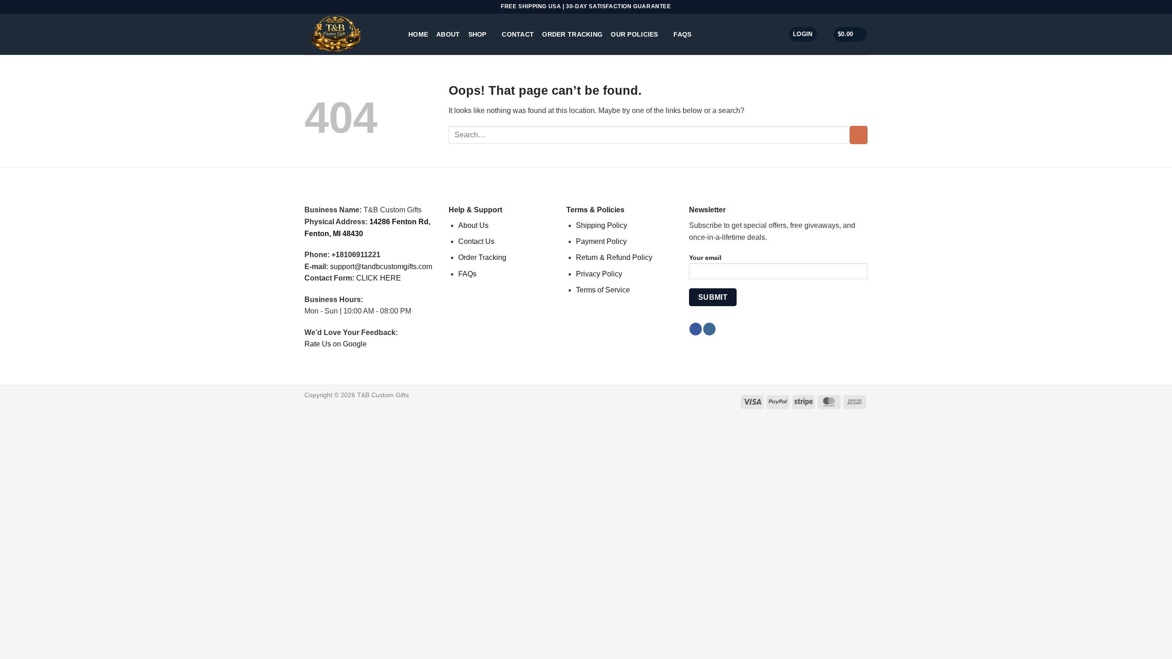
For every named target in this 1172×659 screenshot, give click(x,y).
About (448, 34)
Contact (518, 34)
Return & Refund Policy (614, 257)
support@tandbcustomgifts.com (381, 266)
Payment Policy (601, 241)
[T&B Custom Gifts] (349, 34)
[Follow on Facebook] (695, 329)
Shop (477, 34)
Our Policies (634, 34)
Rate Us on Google (335, 344)
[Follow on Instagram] (709, 329)
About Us (473, 225)
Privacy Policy (599, 274)
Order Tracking (572, 34)
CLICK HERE (378, 278)
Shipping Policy (601, 225)
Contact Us (476, 241)
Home (418, 34)
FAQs (682, 34)
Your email (705, 257)
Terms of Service (603, 290)
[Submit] (859, 135)
